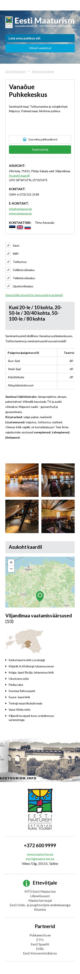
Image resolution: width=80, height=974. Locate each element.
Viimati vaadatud (40, 48)
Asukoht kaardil (19, 175)
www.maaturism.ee (40, 854)
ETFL (40, 940)
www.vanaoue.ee (20, 213)
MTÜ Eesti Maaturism (40, 891)
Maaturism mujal (40, 900)
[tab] (33, 660)
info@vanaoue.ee (20, 209)
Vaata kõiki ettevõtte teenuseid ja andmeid (34, 295)
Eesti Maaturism (15, 71)
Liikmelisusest (40, 896)
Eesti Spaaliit (40, 944)
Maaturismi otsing (43, 71)
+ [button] (11, 562)
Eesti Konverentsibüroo (40, 953)
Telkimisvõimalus (24, 278)
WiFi (16, 253)
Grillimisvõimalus (24, 270)
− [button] (11, 568)
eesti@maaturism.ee (40, 859)
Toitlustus (20, 262)
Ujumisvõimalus (23, 286)
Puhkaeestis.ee (40, 935)
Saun (16, 245)
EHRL (40, 949)
